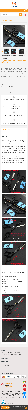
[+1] (9, 92)
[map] (24, 382)
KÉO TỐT (11, 86)
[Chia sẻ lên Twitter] (6, 92)
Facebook (6, 365)
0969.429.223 (8, 383)
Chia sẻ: (3, 90)
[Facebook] (24, 396)
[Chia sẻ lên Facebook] (2, 92)
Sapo (9, 408)
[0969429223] (24, 389)
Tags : (2, 84)
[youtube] (24, 385)
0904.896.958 (8, 387)
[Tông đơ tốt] (14, 4)
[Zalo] (24, 393)
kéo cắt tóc (4, 86)
